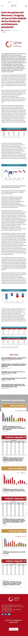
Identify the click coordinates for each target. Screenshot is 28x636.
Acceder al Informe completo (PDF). (9, 347)
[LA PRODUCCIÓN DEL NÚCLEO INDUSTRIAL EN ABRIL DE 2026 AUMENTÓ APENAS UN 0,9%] (14, 569)
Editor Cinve (7, 30)
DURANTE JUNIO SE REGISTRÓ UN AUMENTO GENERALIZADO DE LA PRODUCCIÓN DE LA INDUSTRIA (13, 365)
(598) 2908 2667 (8, 609)
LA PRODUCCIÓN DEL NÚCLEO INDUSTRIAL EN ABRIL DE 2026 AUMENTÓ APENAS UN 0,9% (12, 583)
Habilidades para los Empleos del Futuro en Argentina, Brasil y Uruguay (13, 372)
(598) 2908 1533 (17, 609)
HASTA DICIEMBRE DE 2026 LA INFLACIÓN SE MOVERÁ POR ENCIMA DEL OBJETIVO (13, 358)
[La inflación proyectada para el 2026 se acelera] (14, 539)
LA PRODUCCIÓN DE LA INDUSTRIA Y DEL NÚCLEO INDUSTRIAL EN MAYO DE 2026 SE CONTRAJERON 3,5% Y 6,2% (13, 385)
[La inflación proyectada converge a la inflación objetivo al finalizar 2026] (14, 476)
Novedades (3, 374)
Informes (3, 360)
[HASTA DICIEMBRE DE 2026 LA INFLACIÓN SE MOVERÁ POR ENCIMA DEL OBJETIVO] (14, 414)
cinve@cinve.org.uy (8, 611)
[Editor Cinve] (2, 30)
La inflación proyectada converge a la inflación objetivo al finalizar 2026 (14, 378)
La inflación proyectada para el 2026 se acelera (14, 552)
